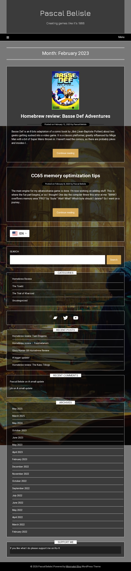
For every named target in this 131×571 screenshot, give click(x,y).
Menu (121, 37)
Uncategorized (19, 300)
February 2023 (19, 459)
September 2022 (21, 488)
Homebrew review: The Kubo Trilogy (31, 364)
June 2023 (17, 437)
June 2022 (17, 502)
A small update (36, 381)
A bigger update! (20, 357)
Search (14, 251)
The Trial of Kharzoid (23, 293)
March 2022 (18, 524)
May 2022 (17, 510)
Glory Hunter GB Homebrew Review (30, 350)
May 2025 (17, 408)
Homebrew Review (22, 278)
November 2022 (20, 473)
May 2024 (17, 423)
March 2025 (18, 415)
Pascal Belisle (65, 12)
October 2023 (19, 430)
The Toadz (17, 286)
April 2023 (17, 452)
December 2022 (20, 466)
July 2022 (17, 495)
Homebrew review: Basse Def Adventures (65, 116)
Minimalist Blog (73, 566)
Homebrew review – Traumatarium (30, 343)
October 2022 (19, 481)
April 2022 (17, 517)
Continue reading (65, 153)
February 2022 (19, 531)
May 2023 (17, 444)
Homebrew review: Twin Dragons (29, 336)
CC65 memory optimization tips (65, 175)
